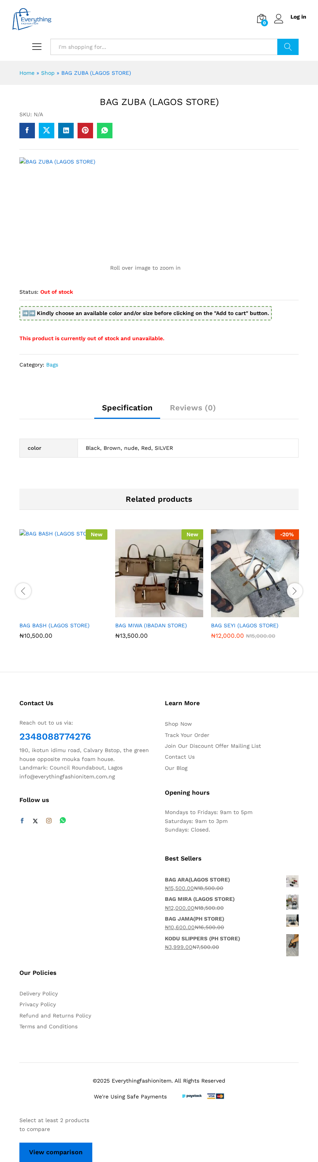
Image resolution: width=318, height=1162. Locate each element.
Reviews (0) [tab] (193, 407)
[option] (63, 590)
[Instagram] (49, 821)
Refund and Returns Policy (55, 1015)
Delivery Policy (38, 993)
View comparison (56, 1152)
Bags (52, 365)
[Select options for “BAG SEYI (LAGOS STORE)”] (245, 612)
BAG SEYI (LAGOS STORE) (244, 625)
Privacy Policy (37, 1004)
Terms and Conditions (48, 1026)
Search (288, 47)
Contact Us (180, 757)
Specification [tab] (127, 407)
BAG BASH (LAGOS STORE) (54, 625)
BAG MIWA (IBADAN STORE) (151, 625)
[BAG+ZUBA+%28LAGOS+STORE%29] (46, 130)
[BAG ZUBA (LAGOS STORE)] (27, 130)
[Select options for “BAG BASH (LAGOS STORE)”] (53, 612)
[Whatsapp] (63, 820)
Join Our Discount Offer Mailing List (213, 746)
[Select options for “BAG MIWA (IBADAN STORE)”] (149, 612)
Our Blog (176, 768)
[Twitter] (35, 821)
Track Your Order (187, 735)
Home (27, 73)
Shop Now (178, 724)
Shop (48, 73)
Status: (28, 292)
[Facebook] (22, 821)
